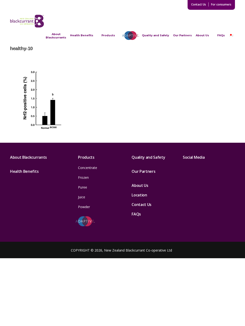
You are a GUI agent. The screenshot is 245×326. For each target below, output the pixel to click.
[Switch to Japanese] (231, 35)
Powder (84, 207)
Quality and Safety (155, 35)
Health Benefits (81, 35)
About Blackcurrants (56, 35)
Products (108, 35)
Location (139, 195)
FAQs (221, 35)
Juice (81, 197)
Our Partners (182, 35)
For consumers (221, 4)
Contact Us (198, 4)
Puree (82, 187)
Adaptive (130, 35)
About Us (202, 35)
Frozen (83, 177)
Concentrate (87, 167)
